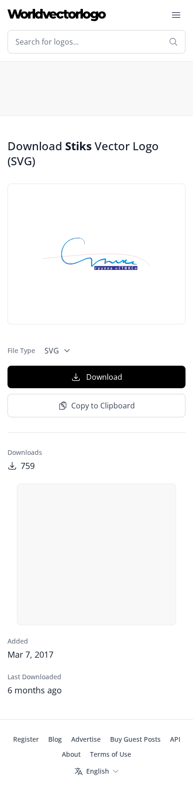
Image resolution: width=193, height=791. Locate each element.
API (175, 739)
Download (104, 377)
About (71, 754)
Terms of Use (110, 754)
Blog (55, 739)
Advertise (86, 739)
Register (26, 739)
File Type (21, 350)
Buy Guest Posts (135, 739)
